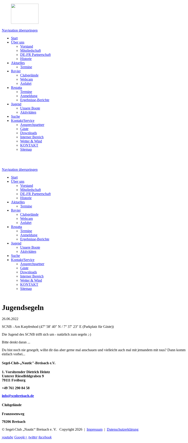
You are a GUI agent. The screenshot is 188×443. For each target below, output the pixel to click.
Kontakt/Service (22, 120)
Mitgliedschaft (30, 50)
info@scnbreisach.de (18, 396)
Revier (16, 71)
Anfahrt (25, 83)
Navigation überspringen (20, 30)
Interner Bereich (32, 137)
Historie (26, 59)
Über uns (17, 42)
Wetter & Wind (31, 141)
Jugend (16, 104)
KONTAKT (29, 145)
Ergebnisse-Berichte (34, 100)
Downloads (28, 133)
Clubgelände (29, 75)
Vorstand (26, 46)
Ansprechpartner (32, 125)
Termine (26, 67)
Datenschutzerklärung (122, 429)
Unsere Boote (30, 108)
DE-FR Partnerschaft (35, 55)
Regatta (16, 88)
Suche (15, 116)
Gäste (24, 129)
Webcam (26, 79)
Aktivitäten (28, 112)
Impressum (94, 429)
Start (14, 38)
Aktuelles (18, 63)
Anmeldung (28, 96)
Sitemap (26, 149)
